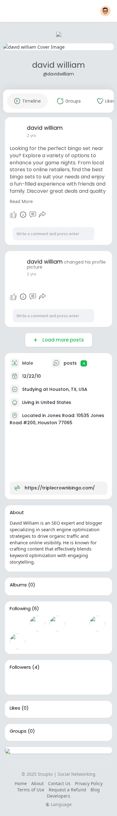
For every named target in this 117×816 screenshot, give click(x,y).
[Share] (42, 214)
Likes (15, 708)
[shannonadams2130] (57, 682)
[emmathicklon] (97, 623)
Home (21, 783)
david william (58, 65)
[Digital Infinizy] (17, 682)
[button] (105, 11)
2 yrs (31, 135)
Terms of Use (30, 790)
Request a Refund (67, 790)
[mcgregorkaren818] (57, 623)
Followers (20, 667)
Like (13, 214)
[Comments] (33, 214)
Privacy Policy (89, 783)
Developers (58, 796)
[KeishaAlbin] (37, 623)
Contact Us (59, 783)
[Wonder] (23, 214)
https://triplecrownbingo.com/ (60, 488)
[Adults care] (37, 682)
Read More (21, 201)
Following (20, 608)
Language (61, 804)
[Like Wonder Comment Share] (28, 214)
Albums (18, 584)
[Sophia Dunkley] (77, 623)
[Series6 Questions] (17, 623)
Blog (95, 790)
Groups (18, 731)
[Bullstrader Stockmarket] (17, 641)
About (37, 783)
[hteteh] (77, 682)
